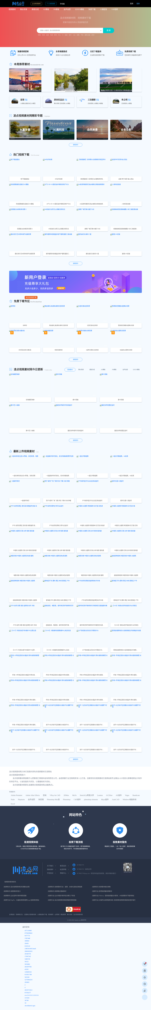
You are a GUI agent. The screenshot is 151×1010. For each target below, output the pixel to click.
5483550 (27, 959)
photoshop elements (91, 799)
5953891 (27, 964)
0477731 (27, 936)
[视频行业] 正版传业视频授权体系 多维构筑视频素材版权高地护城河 (113, 900)
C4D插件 (77, 799)
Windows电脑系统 (129, 799)
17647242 (28, 956)
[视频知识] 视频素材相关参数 (101, 887)
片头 (59, 35)
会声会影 (67, 9)
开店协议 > (51, 873)
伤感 (43, 35)
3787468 (27, 938)
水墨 (47, 35)
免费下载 (92, 9)
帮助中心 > (64, 873)
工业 (74, 35)
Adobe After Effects (33, 795)
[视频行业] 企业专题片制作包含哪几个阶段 (61, 895)
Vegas (127, 795)
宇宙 (82, 35)
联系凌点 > (64, 866)
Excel (13, 804)
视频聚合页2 (19, 914)
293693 (27, 982)
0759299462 (28, 933)
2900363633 (28, 951)
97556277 (28, 993)
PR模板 (56, 9)
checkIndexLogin (30, 1006)
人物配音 (103, 9)
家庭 (66, 35)
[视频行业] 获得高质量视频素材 (102, 891)
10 (25, 1003)
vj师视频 (56, 914)
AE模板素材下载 (42, 914)
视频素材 (12, 9)
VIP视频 (114, 9)
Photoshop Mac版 (53, 799)
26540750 (28, 954)
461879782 (28, 967)
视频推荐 (50, 914)
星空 (70, 35)
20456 (27, 943)
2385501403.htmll (30, 949)
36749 (27, 1000)
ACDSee (109, 795)
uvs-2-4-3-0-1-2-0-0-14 (31, 995)
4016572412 (28, 990)
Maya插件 (105, 799)
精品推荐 (63, 914)
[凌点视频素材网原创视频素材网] (16, 3)
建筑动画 (87, 35)
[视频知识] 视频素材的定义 (12, 891)
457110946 (28, 931)
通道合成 (35, 9)
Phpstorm (21, 799)
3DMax (66, 795)
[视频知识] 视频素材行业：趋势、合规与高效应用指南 (65, 887)
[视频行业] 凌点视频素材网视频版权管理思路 (62, 900)
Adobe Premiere (16, 795)
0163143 (27, 946)
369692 (27, 941)
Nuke (13, 799)
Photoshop (66, 799)
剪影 (39, 35)
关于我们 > (51, 866)
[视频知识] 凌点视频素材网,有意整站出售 (17, 887)
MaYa (74, 795)
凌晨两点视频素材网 (30, 914)
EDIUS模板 (79, 9)
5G (63, 35)
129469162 (28, 972)
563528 (27, 977)
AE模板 (46, 9)
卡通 (51, 35)
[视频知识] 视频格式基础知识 (57, 891)
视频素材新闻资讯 (10, 882)
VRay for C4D (55, 795)
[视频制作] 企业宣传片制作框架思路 (15, 895)
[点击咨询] (144, 984)
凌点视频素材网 (78, 914)
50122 (27, 962)
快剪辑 (41, 799)
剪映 (44, 795)
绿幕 (78, 35)
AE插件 (119, 795)
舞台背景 (23, 9)
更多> (93, 35)
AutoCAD (115, 799)
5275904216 (28, 980)
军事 (55, 35)
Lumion (100, 795)
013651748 (28, 974)
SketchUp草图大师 (87, 795)
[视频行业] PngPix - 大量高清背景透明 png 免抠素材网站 (21, 900)
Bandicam (136, 795)
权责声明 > (64, 869)
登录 (138, 3)
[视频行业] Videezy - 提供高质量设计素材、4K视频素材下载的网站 (113, 895)
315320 (27, 998)
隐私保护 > (51, 869)
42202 (27, 969)
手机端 (62, 4)
